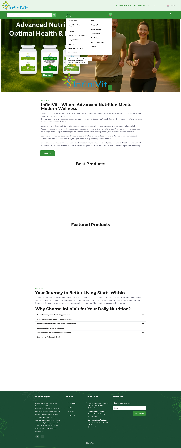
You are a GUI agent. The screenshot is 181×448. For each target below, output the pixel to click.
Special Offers (96, 29)
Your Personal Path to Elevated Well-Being (54, 332)
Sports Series (95, 33)
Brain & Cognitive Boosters (73, 26)
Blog (67, 65)
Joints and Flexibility (75, 48)
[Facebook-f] (37, 436)
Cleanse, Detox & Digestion (77, 35)
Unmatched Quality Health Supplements (53, 315)
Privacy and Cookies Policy (76, 62)
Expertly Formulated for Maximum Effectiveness (56, 324)
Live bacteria (72, 53)
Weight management (98, 42)
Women (93, 47)
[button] (170, 14)
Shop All (69, 17)
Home (68, 14)
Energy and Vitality (74, 40)
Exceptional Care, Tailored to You (50, 328)
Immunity (70, 44)
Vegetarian (95, 38)
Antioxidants (72, 20)
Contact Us (70, 68)
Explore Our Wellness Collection (50, 337)
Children (70, 31)
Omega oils (95, 25)
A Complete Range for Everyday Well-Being (54, 319)
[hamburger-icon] (110, 14)
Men (92, 20)
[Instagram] (42, 436)
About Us (69, 56)
